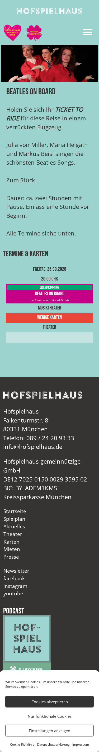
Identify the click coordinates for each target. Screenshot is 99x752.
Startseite (14, 511)
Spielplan (14, 518)
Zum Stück (20, 180)
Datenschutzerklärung (53, 744)
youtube (13, 593)
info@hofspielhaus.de (32, 447)
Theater (12, 534)
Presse (11, 556)
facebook (14, 578)
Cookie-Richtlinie (22, 744)
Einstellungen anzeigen (49, 730)
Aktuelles (14, 526)
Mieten (11, 549)
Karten (11, 541)
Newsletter (16, 570)
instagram (15, 585)
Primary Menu (87, 32)
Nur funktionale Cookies (50, 716)
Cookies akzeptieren (49, 701)
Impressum (80, 744)
